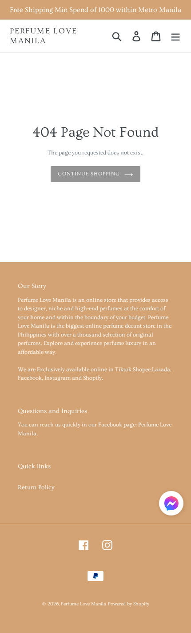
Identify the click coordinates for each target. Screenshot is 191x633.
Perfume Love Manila (43, 35)
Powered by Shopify (128, 604)
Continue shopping (89, 174)
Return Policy (36, 487)
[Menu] (175, 35)
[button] (171, 505)
